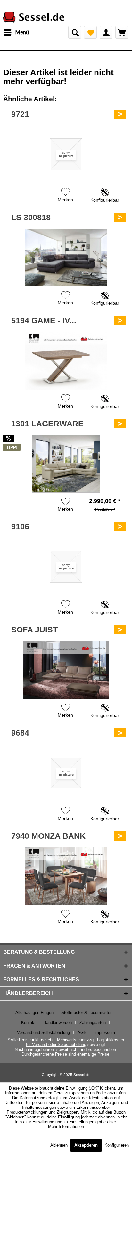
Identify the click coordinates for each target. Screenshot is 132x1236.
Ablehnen (59, 1145)
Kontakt (28, 1022)
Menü (22, 32)
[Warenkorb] (121, 32)
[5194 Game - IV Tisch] (66, 361)
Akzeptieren (86, 1145)
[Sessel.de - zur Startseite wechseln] (33, 17)
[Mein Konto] (106, 32)
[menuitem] (16, 32)
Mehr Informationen (66, 1126)
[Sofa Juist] (66, 670)
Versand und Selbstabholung (43, 1032)
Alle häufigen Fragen (34, 1012)
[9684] (66, 773)
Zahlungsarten (92, 1022)
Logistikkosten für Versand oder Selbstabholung (75, 1042)
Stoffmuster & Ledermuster (86, 1012)
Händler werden (57, 1022)
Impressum (104, 1032)
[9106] (66, 567)
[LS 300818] (66, 257)
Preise (25, 1039)
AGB (82, 1032)
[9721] (66, 154)
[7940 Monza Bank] (66, 876)
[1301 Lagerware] (66, 464)
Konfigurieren (116, 1145)
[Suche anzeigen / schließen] (74, 32)
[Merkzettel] (90, 32)
